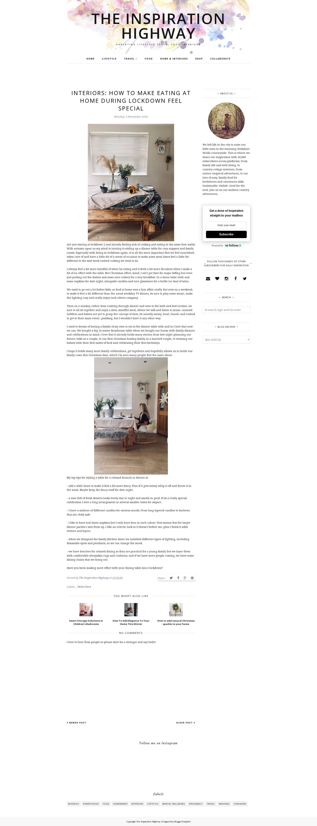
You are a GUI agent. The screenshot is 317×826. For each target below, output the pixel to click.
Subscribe (226, 234)
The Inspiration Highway (158, 25)
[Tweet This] (171, 578)
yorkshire (240, 803)
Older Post (184, 722)
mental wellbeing (173, 803)
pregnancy (196, 803)
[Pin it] (192, 578)
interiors (84, 587)
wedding (224, 803)
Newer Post (77, 722)
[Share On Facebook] (178, 578)
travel (211, 803)
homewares (120, 803)
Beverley (73, 803)
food (106, 803)
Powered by (217, 245)
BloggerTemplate (182, 821)
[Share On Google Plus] (185, 578)
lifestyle (152, 803)
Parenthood (91, 803)
